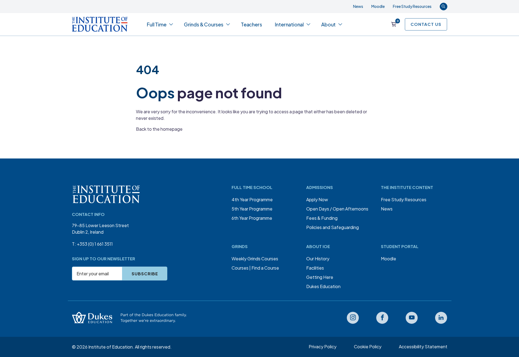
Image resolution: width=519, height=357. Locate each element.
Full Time (156, 24)
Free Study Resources (412, 6)
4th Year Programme (252, 199)
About (328, 24)
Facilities (315, 268)
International (289, 24)
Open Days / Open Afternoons (337, 209)
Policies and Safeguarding (332, 227)
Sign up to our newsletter (103, 258)
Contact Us (426, 24)
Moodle (378, 6)
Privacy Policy (322, 346)
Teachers (251, 24)
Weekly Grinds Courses (255, 258)
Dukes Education (323, 286)
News (358, 6)
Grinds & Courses (203, 24)
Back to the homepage (159, 129)
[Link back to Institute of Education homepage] (100, 24)
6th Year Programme (252, 218)
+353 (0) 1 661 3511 (95, 244)
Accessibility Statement (423, 346)
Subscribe (145, 273)
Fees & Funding (322, 218)
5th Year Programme (252, 209)
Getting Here (319, 277)
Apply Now (317, 199)
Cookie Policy (367, 346)
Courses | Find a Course (255, 268)
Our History (317, 258)
